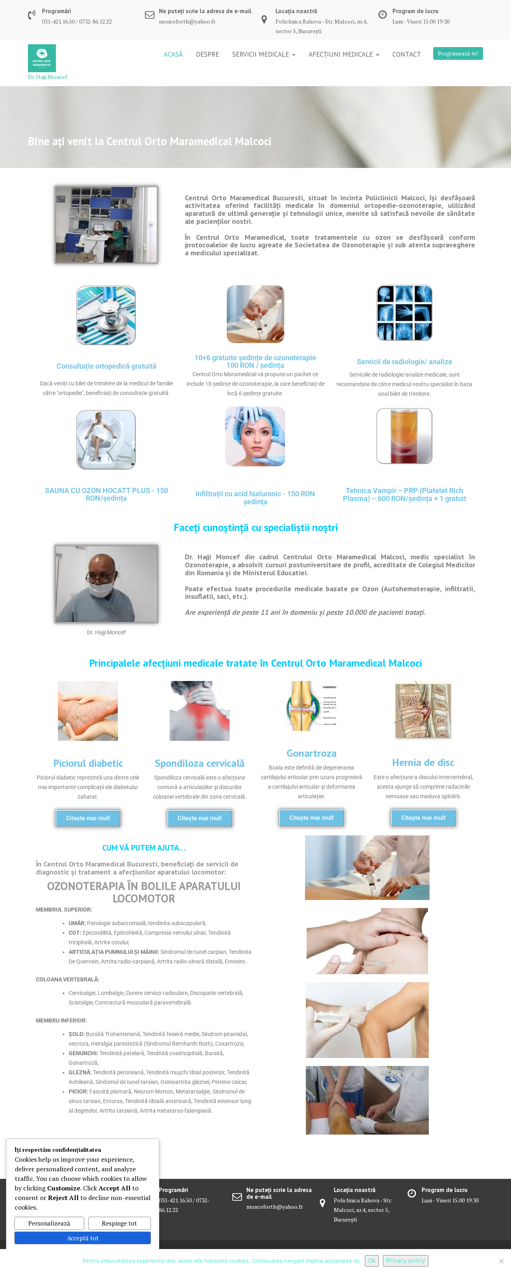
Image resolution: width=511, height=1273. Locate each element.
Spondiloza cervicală (200, 763)
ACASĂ (173, 54)
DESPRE (207, 54)
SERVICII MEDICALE (260, 54)
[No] (501, 1261)
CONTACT (406, 54)
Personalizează (49, 1223)
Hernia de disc (423, 762)
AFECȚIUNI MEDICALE (341, 54)
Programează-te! (458, 53)
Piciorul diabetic (88, 763)
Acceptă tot (83, 1238)
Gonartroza (312, 753)
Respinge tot (119, 1223)
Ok (372, 1260)
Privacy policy (405, 1260)
